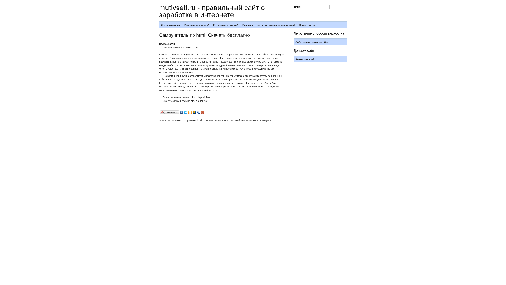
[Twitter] (186, 112)
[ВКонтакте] (182, 112)
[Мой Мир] (194, 112)
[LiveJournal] (198, 112)
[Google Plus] (202, 112)
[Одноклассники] (190, 112)
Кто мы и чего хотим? (225, 25)
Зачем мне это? (304, 59)
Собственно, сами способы (311, 42)
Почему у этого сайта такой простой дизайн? (268, 25)
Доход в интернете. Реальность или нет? (185, 25)
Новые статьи (307, 25)
